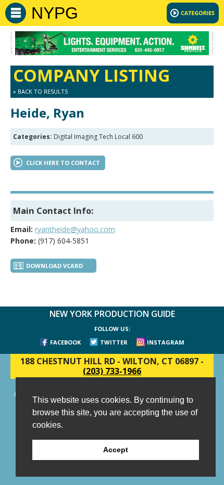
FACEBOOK (65, 342)
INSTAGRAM (165, 342)
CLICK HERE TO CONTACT (63, 163)
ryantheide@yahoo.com (75, 229)
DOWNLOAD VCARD (54, 266)
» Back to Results (40, 91)
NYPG (54, 13)
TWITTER (114, 342)
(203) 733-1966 (112, 371)
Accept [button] (115, 449)
